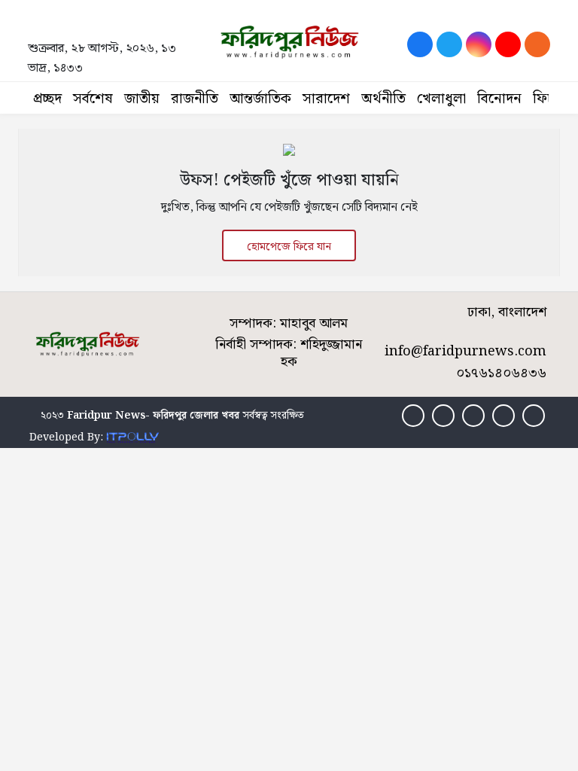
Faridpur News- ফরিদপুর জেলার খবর (153, 415)
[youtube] (508, 44)
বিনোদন (499, 99)
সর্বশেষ (93, 99)
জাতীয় (142, 99)
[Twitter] (449, 44)
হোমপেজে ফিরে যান (289, 247)
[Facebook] (420, 44)
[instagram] (478, 44)
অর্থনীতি (383, 99)
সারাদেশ (326, 99)
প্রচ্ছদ (47, 99)
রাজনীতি (194, 99)
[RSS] (537, 44)
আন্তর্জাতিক (260, 99)
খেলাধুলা (441, 99)
